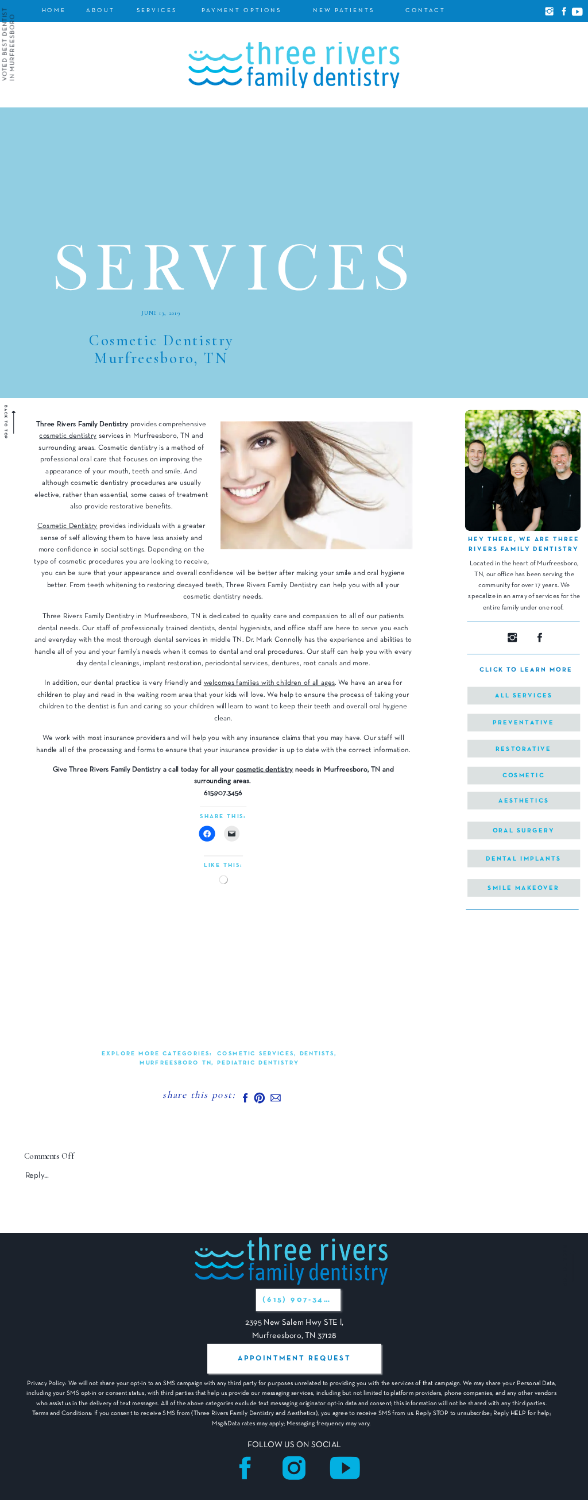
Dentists (317, 1054)
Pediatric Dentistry (258, 1063)
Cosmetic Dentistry (67, 526)
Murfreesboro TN (175, 1063)
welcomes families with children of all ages (269, 683)
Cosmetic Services (256, 1054)
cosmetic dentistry (67, 436)
